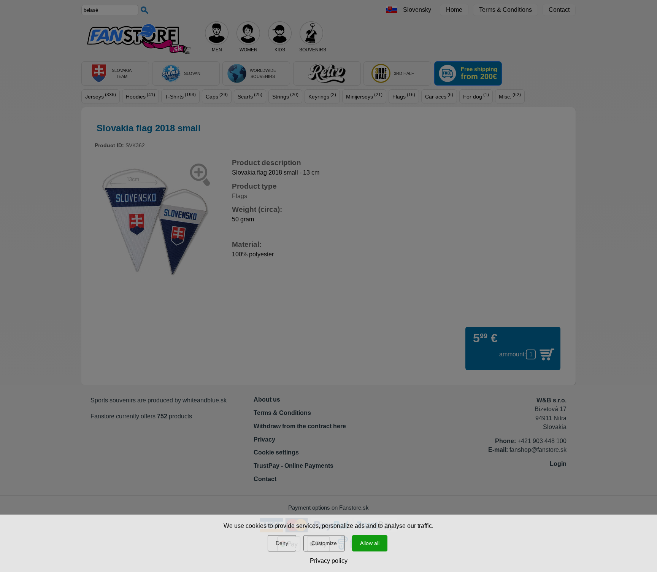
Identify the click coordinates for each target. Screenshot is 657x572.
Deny (282, 543)
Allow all (369, 543)
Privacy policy (329, 561)
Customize (324, 543)
